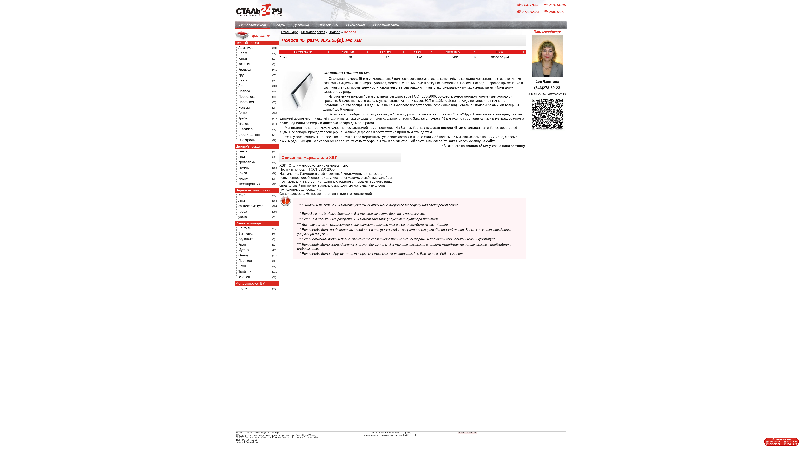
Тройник (244, 271)
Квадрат (244, 69)
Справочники (327, 25)
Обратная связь (386, 25)
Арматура (246, 47)
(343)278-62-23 (547, 88)
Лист (242, 85)
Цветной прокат (248, 146)
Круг (241, 75)
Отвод (243, 255)
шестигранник (249, 184)
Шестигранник (249, 134)
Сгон (242, 266)
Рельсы (244, 107)
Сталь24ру (289, 32)
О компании (355, 25)
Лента (243, 80)
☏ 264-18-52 (528, 5)
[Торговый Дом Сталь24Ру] (259, 18)
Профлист (246, 102)
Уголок (243, 123)
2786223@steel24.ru (552, 93)
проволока (246, 162)
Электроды (246, 140)
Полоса (244, 91)
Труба (242, 118)
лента (242, 151)
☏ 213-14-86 (554, 5)
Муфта (243, 250)
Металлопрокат (252, 25)
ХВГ (455, 57)
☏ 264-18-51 (554, 12)
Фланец (244, 277)
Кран (242, 244)
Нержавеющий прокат (253, 190)
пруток (243, 167)
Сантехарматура (249, 223)
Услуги (279, 25)
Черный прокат (247, 43)
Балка (243, 53)
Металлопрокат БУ (250, 283)
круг (241, 195)
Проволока (246, 96)
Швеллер (245, 129)
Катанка (244, 64)
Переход (245, 260)
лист (241, 156)
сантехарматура (251, 206)
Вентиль (244, 228)
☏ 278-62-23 (528, 12)
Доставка (301, 25)
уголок (243, 178)
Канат (242, 58)
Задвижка (246, 239)
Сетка (242, 113)
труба (242, 173)
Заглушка (245, 233)
